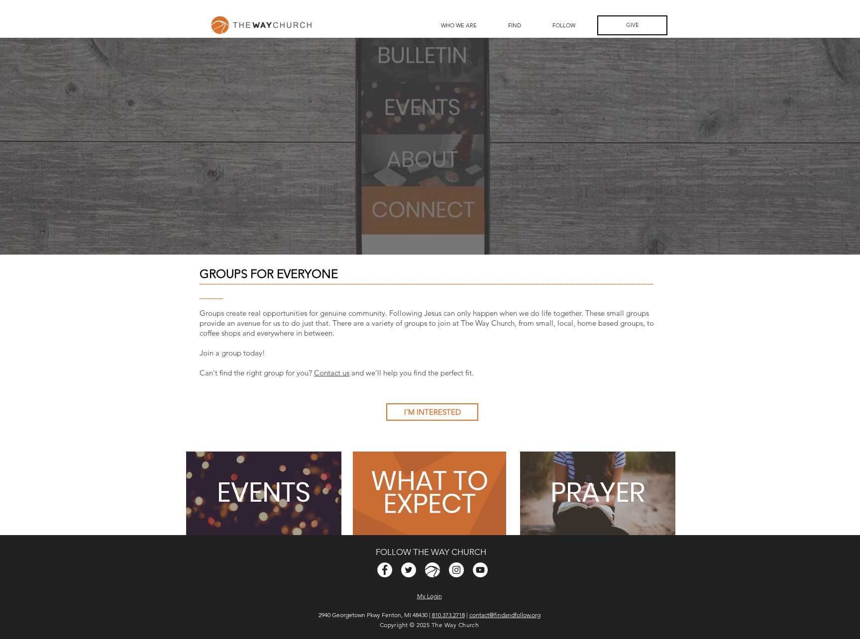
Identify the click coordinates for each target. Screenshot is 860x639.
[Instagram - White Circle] (456, 569)
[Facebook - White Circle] (384, 569)
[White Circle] (432, 569)
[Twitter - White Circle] (408, 569)
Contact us (331, 372)
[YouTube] (480, 569)
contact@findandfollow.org (504, 615)
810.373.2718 (448, 615)
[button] (514, 25)
